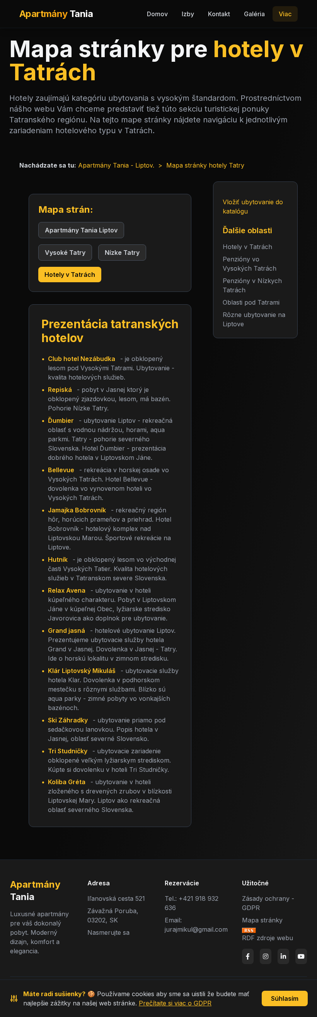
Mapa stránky (262, 920)
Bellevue (61, 470)
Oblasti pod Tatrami (251, 302)
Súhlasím (284, 998)
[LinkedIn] (283, 956)
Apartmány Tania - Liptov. (116, 165)
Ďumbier (61, 420)
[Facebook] (248, 956)
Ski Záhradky (68, 720)
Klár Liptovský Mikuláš (82, 671)
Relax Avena (66, 590)
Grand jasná (66, 630)
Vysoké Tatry (65, 252)
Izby (188, 14)
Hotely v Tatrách (69, 274)
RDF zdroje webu (267, 938)
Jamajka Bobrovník (77, 510)
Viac (285, 14)
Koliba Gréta (66, 782)
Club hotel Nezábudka (81, 359)
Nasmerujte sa (108, 932)
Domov (157, 14)
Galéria (254, 14)
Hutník (58, 559)
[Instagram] (265, 956)
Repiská (60, 389)
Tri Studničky (67, 751)
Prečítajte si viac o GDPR (175, 1003)
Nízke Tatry (122, 252)
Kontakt (219, 14)
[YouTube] (301, 956)
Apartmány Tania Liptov (81, 230)
